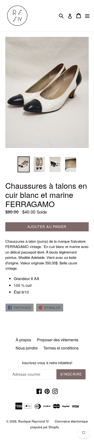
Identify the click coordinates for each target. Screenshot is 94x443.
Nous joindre (27, 348)
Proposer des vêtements (57, 339)
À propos (23, 339)
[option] (23, 164)
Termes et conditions (61, 348)
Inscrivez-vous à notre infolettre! (47, 363)
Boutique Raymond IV (33, 421)
